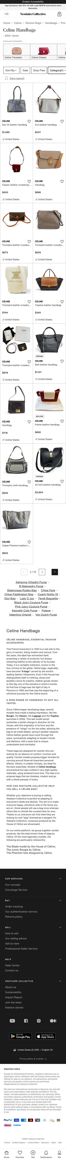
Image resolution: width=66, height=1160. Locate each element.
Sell (8, 927)
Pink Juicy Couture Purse (31, 607)
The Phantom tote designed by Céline (29, 853)
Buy (7, 900)
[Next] (42, 572)
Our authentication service (21, 911)
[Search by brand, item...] (6, 14)
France (7, 1142)
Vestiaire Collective (19, 981)
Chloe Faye (48, 590)
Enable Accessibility (33, 1)
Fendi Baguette (48, 599)
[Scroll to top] (55, 572)
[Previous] (24, 572)
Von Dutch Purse (46, 615)
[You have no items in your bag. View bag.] (59, 14)
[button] (59, 14)
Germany (45, 1142)
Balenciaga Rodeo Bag (22, 590)
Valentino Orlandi (20, 615)
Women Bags (33, 23)
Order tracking (14, 906)
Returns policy (13, 917)
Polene (46, 611)
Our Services (14, 878)
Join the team (13, 1002)
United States (33, 1142)
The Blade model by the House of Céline (30, 846)
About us (10, 987)
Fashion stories (14, 1007)
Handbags (51, 23)
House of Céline (14, 824)
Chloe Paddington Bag (18, 594)
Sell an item (12, 943)
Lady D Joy (27, 599)
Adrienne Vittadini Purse (31, 582)
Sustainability (13, 992)
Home (6, 23)
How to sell (11, 933)
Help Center (12, 965)
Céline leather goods (17, 735)
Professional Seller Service (21, 948)
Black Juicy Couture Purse (31, 602)
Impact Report (13, 997)
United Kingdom (19, 1142)
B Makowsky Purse (31, 586)
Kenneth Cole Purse (24, 611)
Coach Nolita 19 (48, 594)
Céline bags (40, 668)
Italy (60, 1142)
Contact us (11, 970)
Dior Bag (10, 599)
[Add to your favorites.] (29, 121)
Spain (53, 1142)
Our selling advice (16, 938)
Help (8, 959)
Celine (18, 23)
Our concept (12, 885)
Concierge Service (16, 890)
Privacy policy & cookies (32, 1058)
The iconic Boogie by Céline (23, 850)
